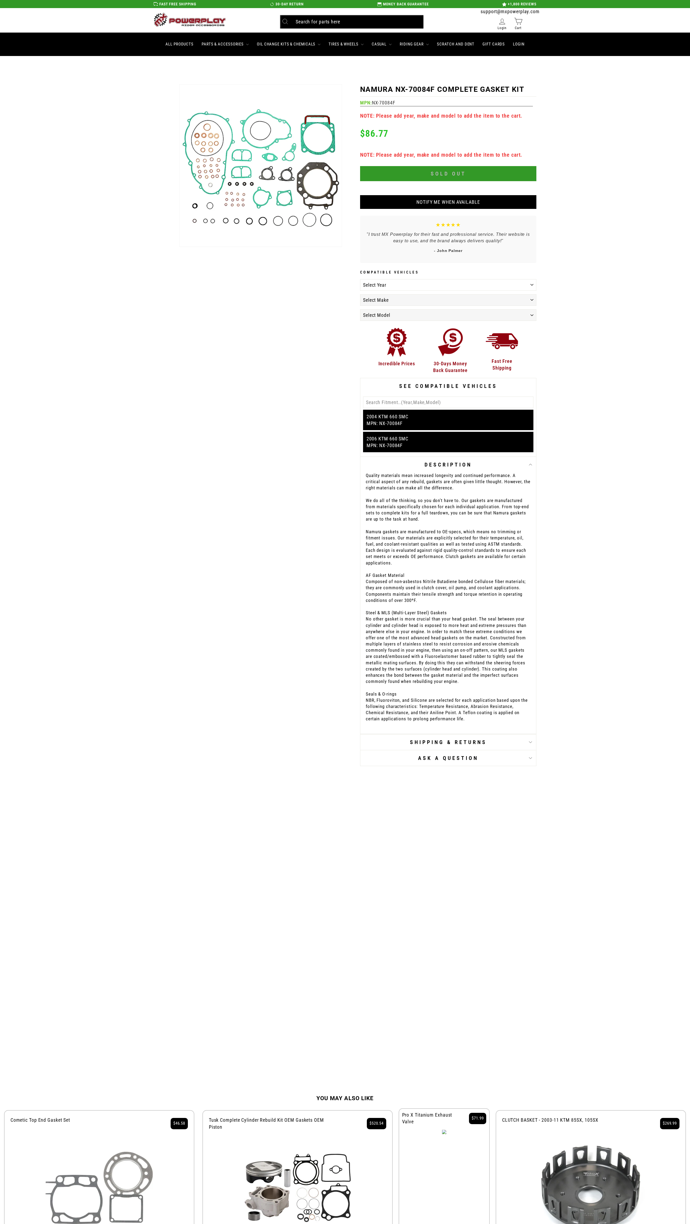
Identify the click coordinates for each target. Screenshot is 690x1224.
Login (519, 44)
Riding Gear (412, 44)
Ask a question (448, 758)
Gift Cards (493, 44)
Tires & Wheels (344, 44)
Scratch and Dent (455, 44)
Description (448, 464)
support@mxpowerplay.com (510, 11)
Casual (380, 44)
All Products (179, 44)
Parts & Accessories (223, 44)
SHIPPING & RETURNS (448, 742)
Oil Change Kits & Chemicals (286, 44)
